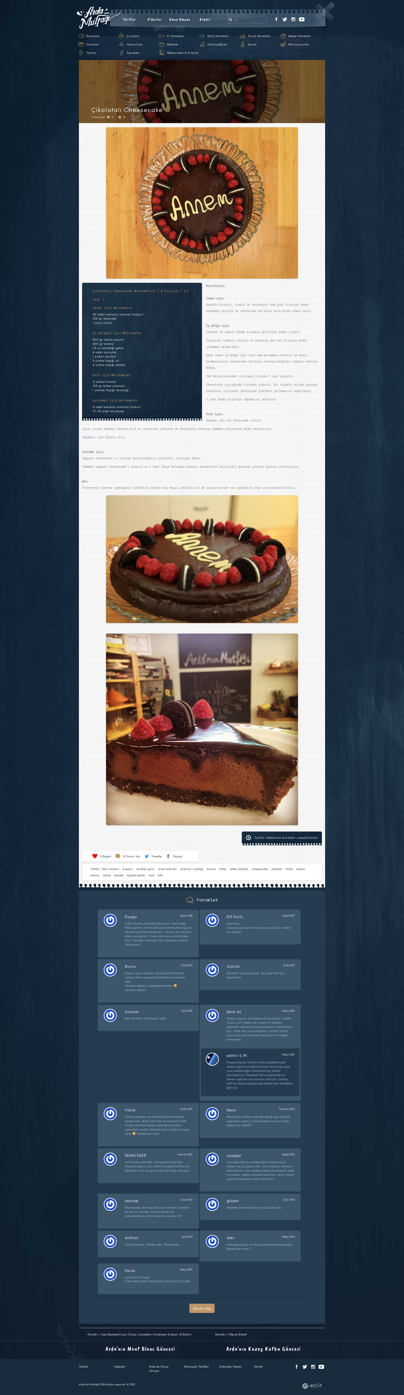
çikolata (276, 869)
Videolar (155, 19)
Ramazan (93, 36)
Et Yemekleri (175, 36)
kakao (300, 869)
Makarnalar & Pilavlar (183, 53)
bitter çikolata (239, 869)
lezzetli (118, 875)
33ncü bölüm (110, 869)
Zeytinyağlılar (217, 44)
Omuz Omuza (179, 19)
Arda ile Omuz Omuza (159, 1368)
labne (107, 875)
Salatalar (93, 44)
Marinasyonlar (298, 44)
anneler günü (145, 869)
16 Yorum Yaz (131, 856)
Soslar (252, 44)
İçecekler (133, 53)
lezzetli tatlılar (136, 875)
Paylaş (177, 856)
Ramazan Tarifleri (196, 1366)
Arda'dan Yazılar (230, 1366)
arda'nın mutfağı (191, 869)
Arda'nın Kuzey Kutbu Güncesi (263, 1348)
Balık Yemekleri (218, 36)
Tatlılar (91, 53)
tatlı (160, 875)
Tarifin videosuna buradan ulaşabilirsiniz (285, 838)
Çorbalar (133, 36)
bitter (222, 869)
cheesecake (260, 869)
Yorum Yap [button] (202, 1308)
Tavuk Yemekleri (259, 36)
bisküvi (211, 869)
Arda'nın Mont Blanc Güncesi (140, 1348)
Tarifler (129, 19)
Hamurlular (135, 44)
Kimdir (205, 19)
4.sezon (127, 869)
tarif (151, 875)
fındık (289, 869)
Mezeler (172, 44)
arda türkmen (167, 869)
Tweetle (157, 856)
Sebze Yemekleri (299, 36)
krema (94, 875)
